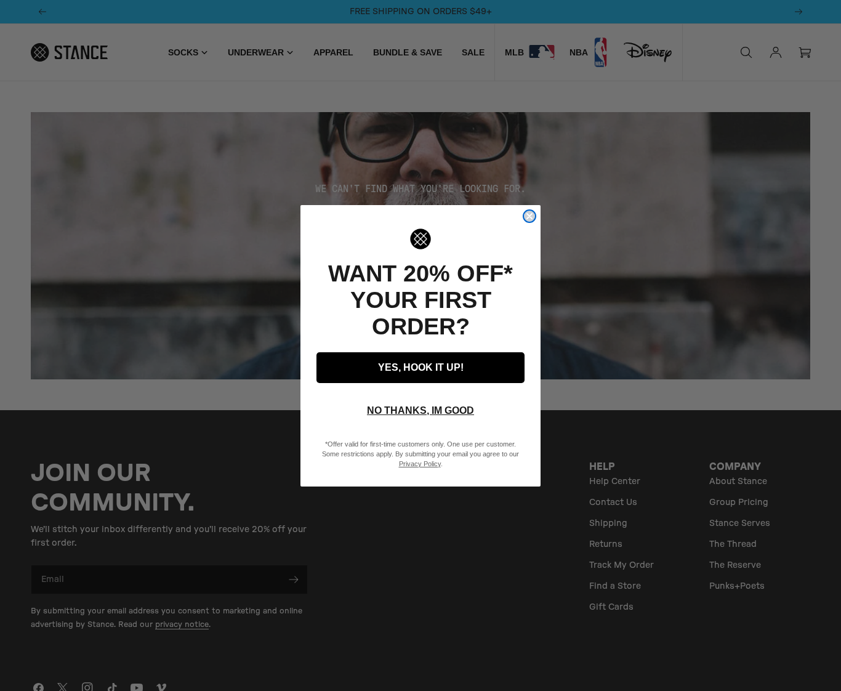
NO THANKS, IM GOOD (420, 410)
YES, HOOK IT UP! (421, 367)
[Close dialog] (529, 216)
